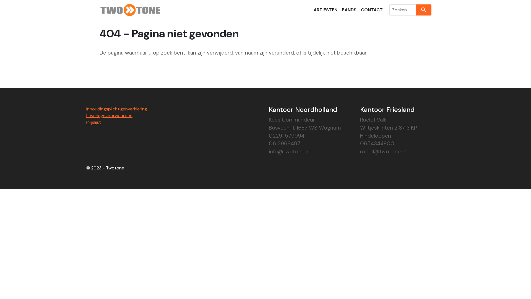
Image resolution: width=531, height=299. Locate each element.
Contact (372, 10)
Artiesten (325, 10)
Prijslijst (93, 122)
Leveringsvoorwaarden (109, 115)
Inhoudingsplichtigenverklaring (116, 109)
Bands (349, 10)
